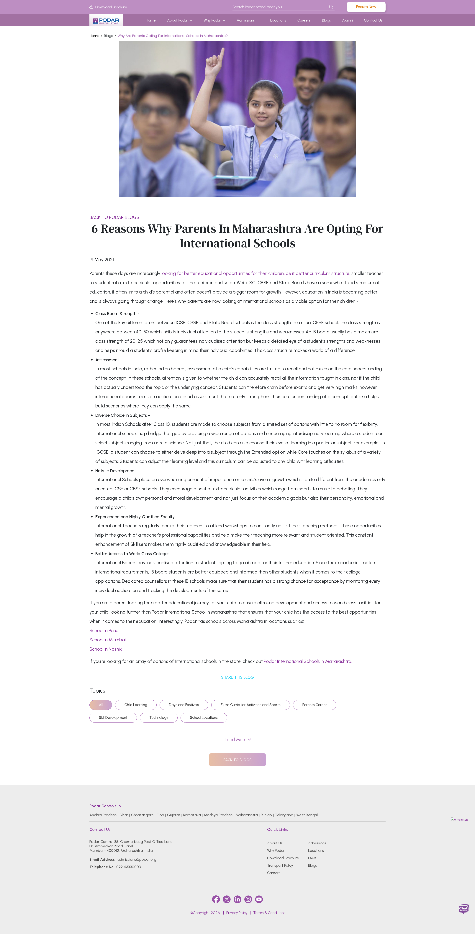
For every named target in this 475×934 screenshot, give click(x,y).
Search (331, 7)
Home (151, 20)
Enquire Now (366, 6)
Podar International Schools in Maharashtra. (308, 661)
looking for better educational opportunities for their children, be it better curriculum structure (255, 273)
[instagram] (248, 899)
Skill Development (113, 717)
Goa (160, 815)
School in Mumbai (107, 640)
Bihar (124, 815)
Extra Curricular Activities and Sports (251, 704)
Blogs (326, 20)
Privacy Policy (237, 912)
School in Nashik (105, 649)
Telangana (284, 815)
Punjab (266, 815)
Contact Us (373, 20)
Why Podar (212, 20)
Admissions (246, 20)
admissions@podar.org (136, 859)
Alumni (347, 20)
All (101, 704)
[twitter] (227, 899)
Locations (278, 20)
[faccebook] (216, 899)
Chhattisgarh (142, 815)
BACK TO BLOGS (237, 760)
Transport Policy (280, 865)
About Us (274, 843)
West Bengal (307, 815)
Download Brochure (111, 7)
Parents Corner (314, 704)
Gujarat (173, 815)
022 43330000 (128, 867)
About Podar (177, 20)
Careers (304, 20)
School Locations (204, 717)
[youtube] (259, 899)
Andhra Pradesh (103, 815)
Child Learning (136, 704)
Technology (158, 717)
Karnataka (192, 815)
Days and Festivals (184, 704)
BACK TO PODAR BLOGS (114, 217)
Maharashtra (247, 815)
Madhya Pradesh (218, 815)
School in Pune (103, 630)
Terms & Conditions (269, 912)
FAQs (312, 858)
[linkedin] (237, 899)
